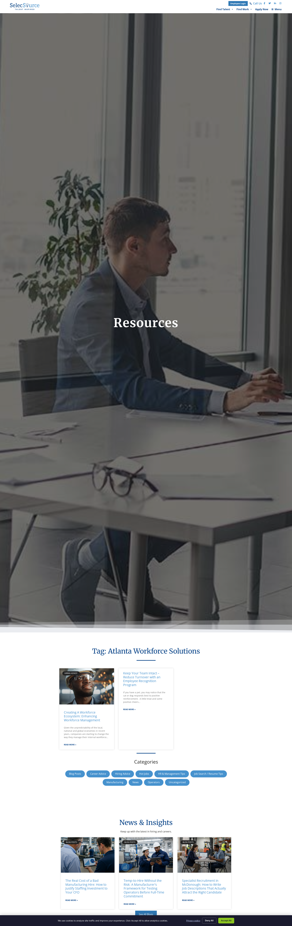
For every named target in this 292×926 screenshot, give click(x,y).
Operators (154, 782)
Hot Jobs (144, 773)
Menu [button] (276, 10)
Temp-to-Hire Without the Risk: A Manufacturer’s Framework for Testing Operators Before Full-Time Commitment (144, 888)
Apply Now (261, 10)
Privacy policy (193, 920)
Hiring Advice (122, 773)
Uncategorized (177, 782)
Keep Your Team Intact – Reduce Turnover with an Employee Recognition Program (141, 679)
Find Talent (223, 10)
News (135, 782)
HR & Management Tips (171, 773)
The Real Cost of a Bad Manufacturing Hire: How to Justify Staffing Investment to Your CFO (86, 886)
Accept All (226, 920)
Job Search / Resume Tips (208, 773)
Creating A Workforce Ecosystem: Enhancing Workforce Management (82, 716)
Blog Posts (75, 773)
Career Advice (98, 773)
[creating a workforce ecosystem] (86, 686)
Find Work (242, 10)
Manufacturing (114, 782)
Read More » (70, 744)
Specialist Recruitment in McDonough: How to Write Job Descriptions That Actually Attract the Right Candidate (204, 886)
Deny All (209, 920)
